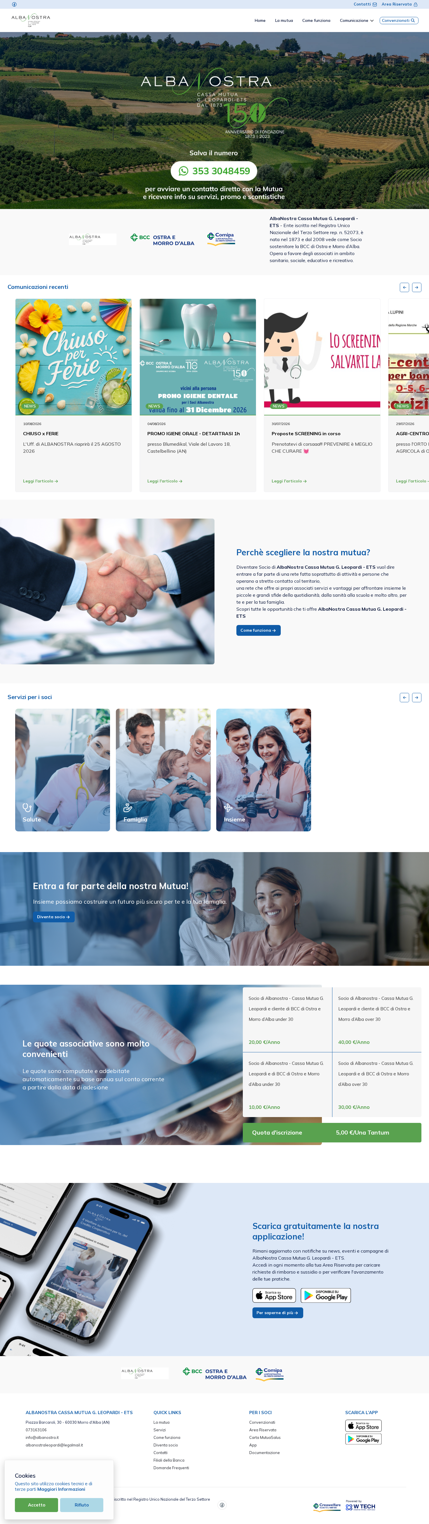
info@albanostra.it (42, 1437)
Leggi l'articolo (39, 481)
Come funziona (256, 630)
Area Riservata (397, 4)
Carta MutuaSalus (265, 1437)
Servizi (160, 1430)
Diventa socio (51, 916)
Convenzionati (395, 20)
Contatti (362, 4)
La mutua (162, 1422)
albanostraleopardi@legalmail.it (54, 1445)
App (253, 1445)
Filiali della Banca (169, 1460)
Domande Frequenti (171, 1467)
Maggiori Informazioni (61, 1489)
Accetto (36, 1505)
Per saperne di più (275, 1312)
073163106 (36, 1430)
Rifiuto (82, 1505)
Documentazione (264, 1452)
